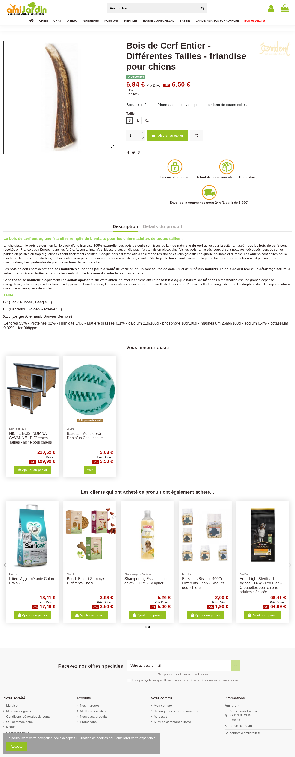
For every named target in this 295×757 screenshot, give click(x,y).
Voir (90, 470)
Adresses (160, 716)
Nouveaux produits (93, 716)
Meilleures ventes (93, 711)
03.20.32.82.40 (241, 726)
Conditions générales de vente (28, 716)
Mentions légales (18, 711)
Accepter (17, 746)
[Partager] (128, 152)
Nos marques (90, 705)
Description (125, 226)
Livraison (12, 705)
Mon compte (163, 705)
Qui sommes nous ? (20, 722)
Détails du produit (162, 226)
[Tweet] (133, 152)
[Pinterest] (139, 152)
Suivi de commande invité (172, 722)
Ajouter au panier (170, 135)
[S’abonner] (235, 665)
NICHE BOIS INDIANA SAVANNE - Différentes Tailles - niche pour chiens (30, 438)
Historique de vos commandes (176, 711)
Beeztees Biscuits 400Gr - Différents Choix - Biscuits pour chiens (203, 583)
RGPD (10, 727)
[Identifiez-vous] (271, 8)
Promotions (88, 722)
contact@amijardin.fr (245, 733)
